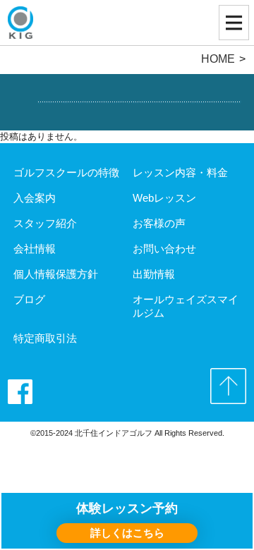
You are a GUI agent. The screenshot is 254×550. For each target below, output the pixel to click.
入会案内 (34, 198)
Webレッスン (164, 198)
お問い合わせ (164, 249)
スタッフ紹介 (45, 223)
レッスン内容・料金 (180, 172)
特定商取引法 (45, 338)
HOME (218, 59)
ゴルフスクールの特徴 (66, 172)
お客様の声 (159, 223)
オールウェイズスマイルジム (185, 306)
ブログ (29, 299)
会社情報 (34, 249)
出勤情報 (154, 274)
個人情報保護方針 (55, 274)
